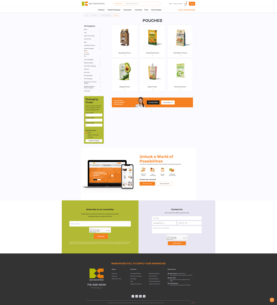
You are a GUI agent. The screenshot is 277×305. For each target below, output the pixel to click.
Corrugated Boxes (135, 273)
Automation (127, 10)
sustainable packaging (90, 66)
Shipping (114, 276)
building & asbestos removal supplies (89, 87)
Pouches (116, 15)
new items (87, 72)
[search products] (158, 4)
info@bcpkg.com (168, 102)
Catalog (175, 3)
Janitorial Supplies (154, 281)
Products (101, 10)
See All (85, 50)
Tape (131, 281)
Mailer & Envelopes (136, 276)
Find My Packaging (94, 140)
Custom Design (156, 10)
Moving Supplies (154, 278)
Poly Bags (133, 278)
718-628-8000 (153, 102)
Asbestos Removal (154, 284)
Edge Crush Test (116, 278)
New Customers (164, 183)
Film (85, 56)
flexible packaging (89, 48)
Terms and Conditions (148, 302)
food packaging (88, 78)
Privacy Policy (160, 302)
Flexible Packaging (114, 10)
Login (192, 3)
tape (85, 32)
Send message (177, 243)
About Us (114, 273)
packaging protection (89, 45)
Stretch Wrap (153, 276)
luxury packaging (88, 59)
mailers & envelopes (89, 35)
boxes (85, 29)
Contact (180, 3)
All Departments (118, 3)
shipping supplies (88, 62)
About (170, 3)
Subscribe (101, 236)
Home (86, 15)
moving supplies (88, 75)
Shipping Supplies (154, 273)
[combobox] (141, 3)
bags (85, 42)
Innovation (138, 10)
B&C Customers (147, 183)
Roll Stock (86, 54)
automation (87, 91)
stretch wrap (87, 39)
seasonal (86, 69)
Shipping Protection (136, 284)
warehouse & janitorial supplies (90, 82)
